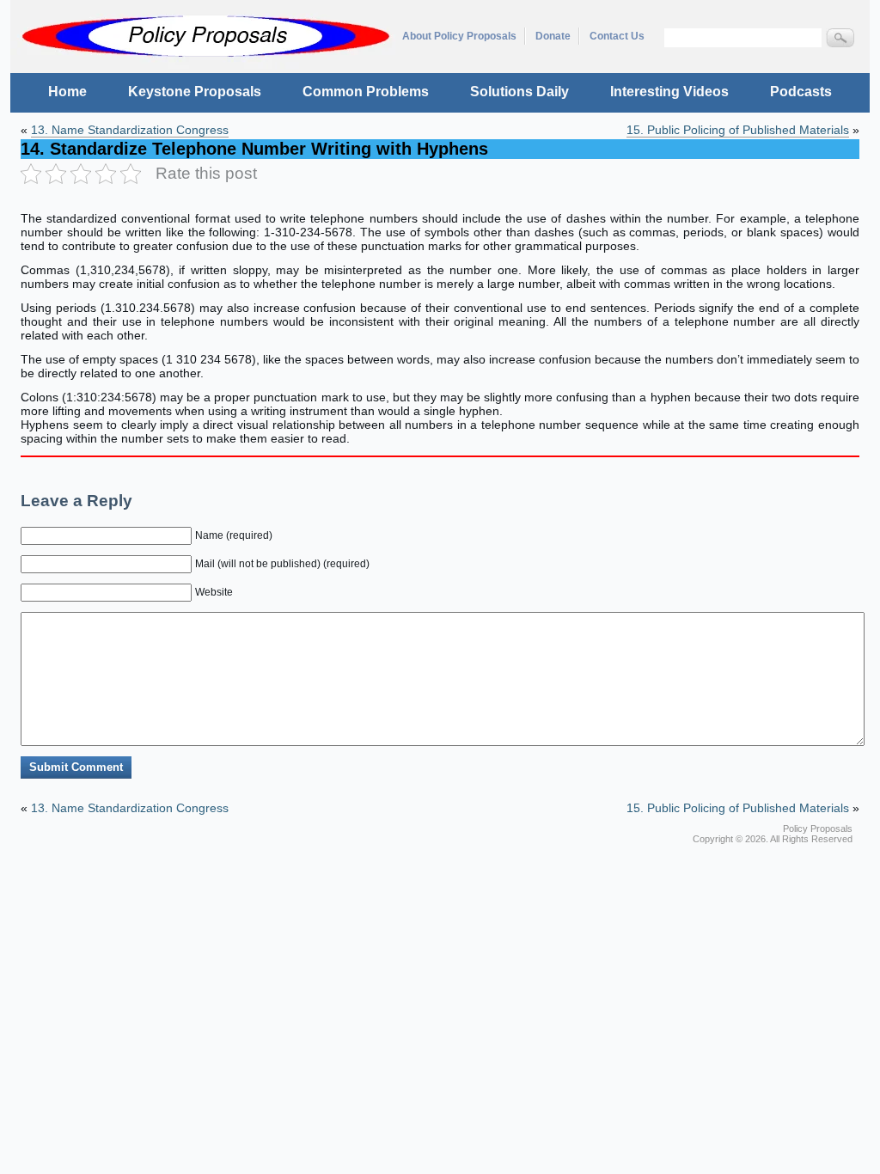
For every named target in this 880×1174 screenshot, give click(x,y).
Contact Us (617, 36)
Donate (553, 36)
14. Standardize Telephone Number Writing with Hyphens (254, 148)
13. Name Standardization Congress (130, 130)
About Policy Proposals (459, 36)
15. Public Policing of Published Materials (737, 130)
